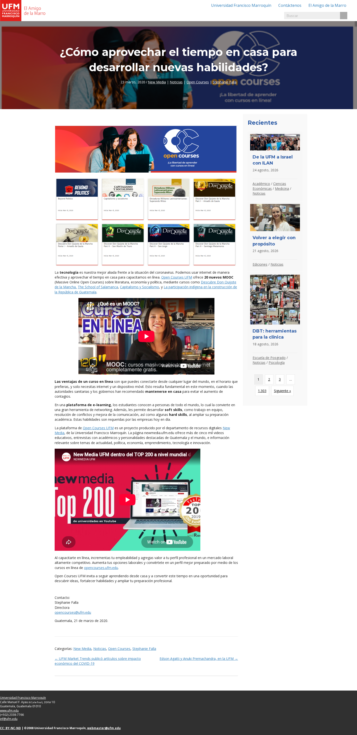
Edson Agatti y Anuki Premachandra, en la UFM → (199, 658)
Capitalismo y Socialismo (139, 287)
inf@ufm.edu (8, 719)
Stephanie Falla (225, 82)
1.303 (262, 390)
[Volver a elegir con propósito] (275, 236)
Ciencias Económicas (269, 186)
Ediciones (260, 264)
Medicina (282, 188)
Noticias (176, 82)
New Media (157, 82)
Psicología (277, 362)
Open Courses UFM (176, 277)
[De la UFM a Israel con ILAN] (275, 166)
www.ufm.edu (9, 711)
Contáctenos (289, 5)
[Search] (343, 15)
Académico (261, 183)
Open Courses (198, 82)
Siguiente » (282, 390)
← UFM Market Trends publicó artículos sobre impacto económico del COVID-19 (98, 661)
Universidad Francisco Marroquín (241, 5)
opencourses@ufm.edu (73, 612)
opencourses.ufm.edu (101, 567)
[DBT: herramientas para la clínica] (275, 321)
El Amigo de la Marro (327, 5)
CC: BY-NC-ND (10, 728)
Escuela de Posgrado (269, 357)
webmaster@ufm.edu (104, 728)
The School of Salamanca (98, 287)
